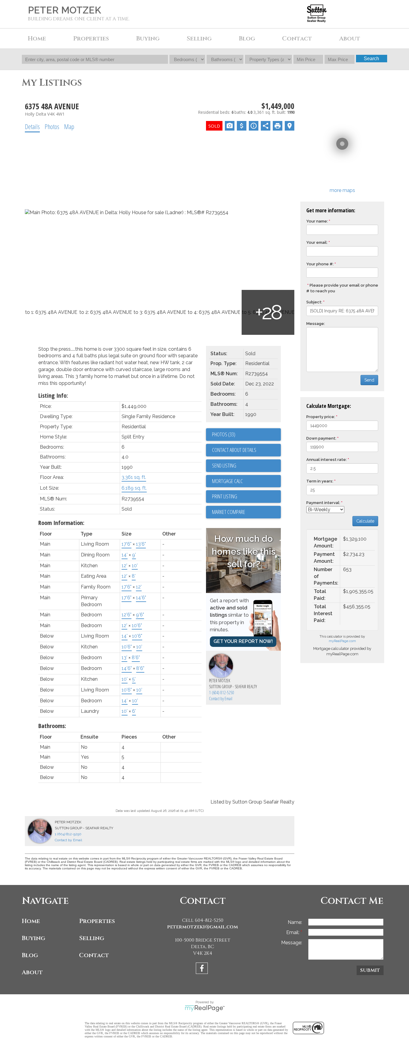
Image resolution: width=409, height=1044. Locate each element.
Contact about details (234, 449)
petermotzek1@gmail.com (202, 927)
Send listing (224, 465)
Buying (33, 938)
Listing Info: (53, 395)
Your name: (317, 221)
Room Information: (61, 523)
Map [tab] (69, 126)
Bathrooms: (52, 726)
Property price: (320, 416)
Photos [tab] (52, 126)
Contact (297, 38)
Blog (247, 38)
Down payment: (321, 438)
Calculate (365, 521)
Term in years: (319, 481)
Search (371, 58)
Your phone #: (320, 264)
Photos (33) (223, 434)
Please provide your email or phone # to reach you (342, 288)
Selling (91, 938)
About (32, 972)
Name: (295, 922)
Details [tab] (32, 126)
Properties (97, 921)
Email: (293, 932)
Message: (315, 323)
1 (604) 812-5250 (221, 692)
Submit (370, 970)
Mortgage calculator (246, 481)
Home (37, 38)
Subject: (314, 302)
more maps (342, 190)
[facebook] (202, 969)
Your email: (317, 242)
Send (369, 380)
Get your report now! (243, 641)
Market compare (228, 511)
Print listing (224, 496)
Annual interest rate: (326, 459)
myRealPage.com (342, 641)
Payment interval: (323, 502)
